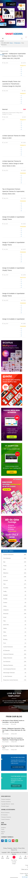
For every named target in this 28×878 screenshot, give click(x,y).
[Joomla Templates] (14, 34)
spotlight (14, 595)
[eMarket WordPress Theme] (11, 389)
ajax (14, 562)
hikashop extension (14, 665)
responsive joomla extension (14, 680)
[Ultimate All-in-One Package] (11, 531)
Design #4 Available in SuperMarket (13, 319)
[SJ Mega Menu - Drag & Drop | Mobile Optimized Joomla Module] (11, 424)
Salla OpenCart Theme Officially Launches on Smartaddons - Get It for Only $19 (13, 721)
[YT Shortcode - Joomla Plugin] (11, 459)
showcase (14, 613)
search (14, 635)
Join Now (14, 707)
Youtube (16, 840)
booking (14, 639)
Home (2, 858)
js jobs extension (14, 676)
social (14, 617)
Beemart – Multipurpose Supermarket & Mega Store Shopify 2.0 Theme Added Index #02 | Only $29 (14, 56)
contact (14, 602)
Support (25, 858)
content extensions (14, 646)
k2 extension (14, 650)
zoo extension (14, 661)
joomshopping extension (14, 669)
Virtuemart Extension (14, 654)
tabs (14, 584)
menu (14, 569)
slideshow (14, 573)
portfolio (14, 598)
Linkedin (6, 840)
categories (14, 609)
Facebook (2, 840)
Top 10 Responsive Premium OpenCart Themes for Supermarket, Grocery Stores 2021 (13, 191)
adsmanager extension (14, 672)
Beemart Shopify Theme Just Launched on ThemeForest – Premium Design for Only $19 (11, 84)
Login (19, 7)
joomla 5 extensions (14, 554)
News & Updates (5, 724)
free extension (14, 558)
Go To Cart (11, 856)
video (14, 632)
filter (14, 621)
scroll (14, 576)
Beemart (5, 109)
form (14, 643)
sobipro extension (14, 657)
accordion (14, 587)
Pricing (7, 858)
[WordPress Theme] (11, 495)
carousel (14, 580)
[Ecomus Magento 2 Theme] (11, 356)
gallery (14, 628)
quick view (14, 624)
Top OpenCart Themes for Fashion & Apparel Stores (13, 746)
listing (14, 606)
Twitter (9, 840)
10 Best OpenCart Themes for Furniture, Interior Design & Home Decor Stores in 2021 (12, 163)
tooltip (14, 591)
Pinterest (13, 840)
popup (14, 565)
